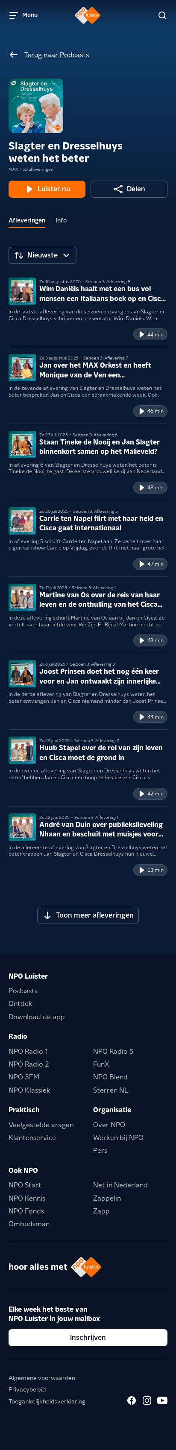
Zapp (101, 1211)
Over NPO (109, 1124)
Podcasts (23, 990)
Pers (100, 1150)
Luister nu (54, 188)
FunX (101, 1064)
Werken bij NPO (118, 1137)
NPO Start (25, 1185)
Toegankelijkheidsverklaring (47, 1401)
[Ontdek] (162, 15)
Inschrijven (88, 1337)
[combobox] (42, 255)
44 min (155, 334)
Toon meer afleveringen (95, 915)
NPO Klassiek (29, 1090)
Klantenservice (32, 1137)
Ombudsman (29, 1223)
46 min (155, 411)
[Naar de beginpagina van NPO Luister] (88, 15)
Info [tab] (61, 220)
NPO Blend (110, 1077)
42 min (155, 793)
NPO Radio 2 (29, 1064)
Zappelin (107, 1198)
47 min (155, 564)
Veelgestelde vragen (41, 1124)
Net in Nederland (120, 1185)
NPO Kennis (27, 1198)
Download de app (37, 1016)
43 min (155, 640)
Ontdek (20, 1003)
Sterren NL (110, 1090)
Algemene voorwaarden (42, 1378)
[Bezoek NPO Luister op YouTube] (162, 1400)
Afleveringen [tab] (27, 220)
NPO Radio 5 (113, 1051)
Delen (136, 188)
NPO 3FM (24, 1077)
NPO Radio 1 (28, 1051)
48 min (155, 487)
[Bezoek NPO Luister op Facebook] (131, 1400)
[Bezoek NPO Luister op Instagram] (147, 1400)
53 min (155, 870)
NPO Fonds (26, 1211)
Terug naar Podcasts (56, 54)
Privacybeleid (27, 1389)
